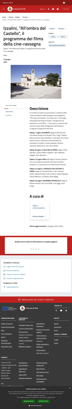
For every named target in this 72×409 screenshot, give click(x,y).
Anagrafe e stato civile (26, 325)
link (54, 397)
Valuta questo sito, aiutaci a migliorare (37, 299)
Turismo (25, 17)
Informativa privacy (42, 372)
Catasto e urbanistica (25, 340)
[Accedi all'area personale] (64, 2)
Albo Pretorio (40, 369)
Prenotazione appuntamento (23, 364)
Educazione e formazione (40, 324)
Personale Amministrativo (6, 341)
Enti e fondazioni (6, 334)
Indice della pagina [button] (11, 105)
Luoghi (56, 340)
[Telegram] (57, 9)
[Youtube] (52, 9)
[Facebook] (48, 9)
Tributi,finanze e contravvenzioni (41, 336)
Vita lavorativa (23, 332)
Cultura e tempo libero (26, 328)
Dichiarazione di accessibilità (41, 380)
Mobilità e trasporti (25, 346)
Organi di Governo (7, 324)
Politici (3, 337)
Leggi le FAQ (23, 375)
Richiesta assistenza (25, 378)
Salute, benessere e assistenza (42, 345)
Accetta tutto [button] (28, 401)
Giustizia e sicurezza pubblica (42, 330)
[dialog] (36, 397)
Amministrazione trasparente (41, 364)
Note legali (39, 375)
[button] (36, 405)
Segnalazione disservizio (23, 370)
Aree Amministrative (7, 327)
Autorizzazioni (40, 350)
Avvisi (56, 330)
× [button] (70, 388)
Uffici (2, 330)
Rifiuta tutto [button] (43, 401)
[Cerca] (68, 9)
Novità (11, 17)
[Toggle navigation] (4, 9)
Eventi (56, 343)
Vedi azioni (61, 29)
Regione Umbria (8, 3)
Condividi (51, 29)
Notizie (17, 17)
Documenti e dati (6, 346)
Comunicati (57, 327)
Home (4, 17)
